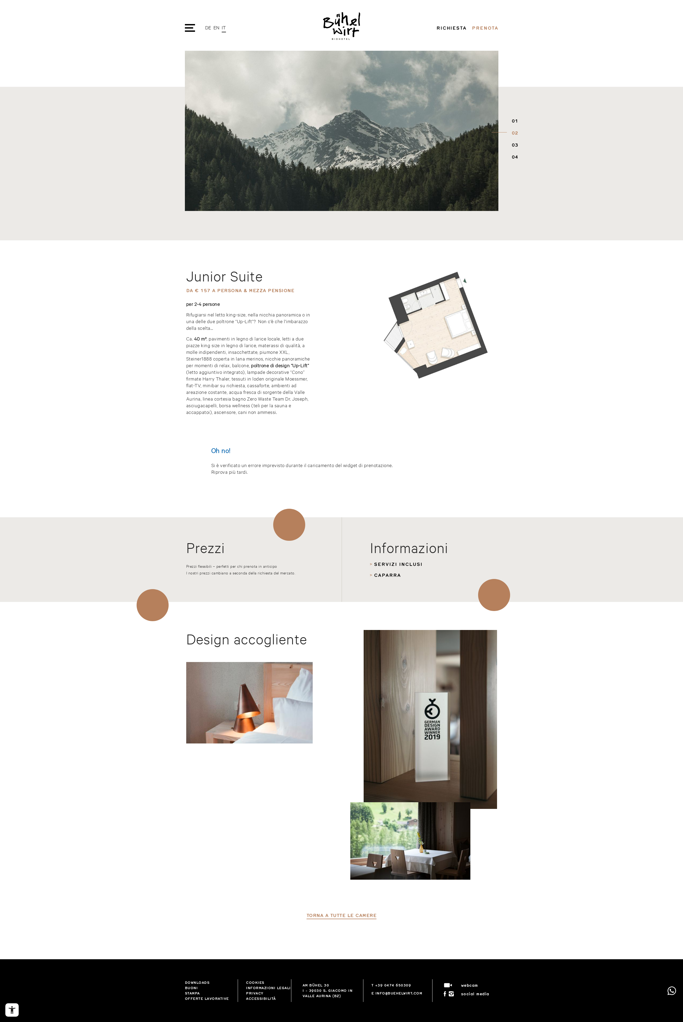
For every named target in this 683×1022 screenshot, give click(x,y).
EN (216, 27)
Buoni (191, 988)
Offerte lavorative (207, 998)
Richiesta (451, 28)
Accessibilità (261, 998)
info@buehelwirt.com (398, 993)
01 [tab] (514, 120)
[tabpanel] (341, 131)
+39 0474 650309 (393, 985)
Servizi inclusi (398, 564)
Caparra (387, 575)
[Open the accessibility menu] (12, 1010)
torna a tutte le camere (342, 915)
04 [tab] (514, 156)
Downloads (197, 982)
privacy (254, 993)
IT (224, 27)
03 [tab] (514, 144)
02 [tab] (514, 132)
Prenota (485, 28)
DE (208, 27)
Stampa (192, 993)
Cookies (255, 982)
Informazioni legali (268, 988)
